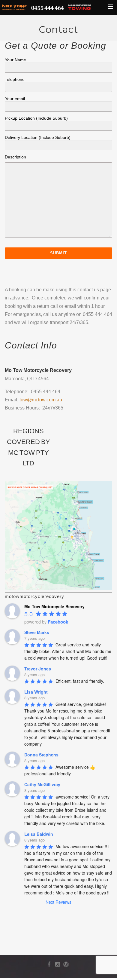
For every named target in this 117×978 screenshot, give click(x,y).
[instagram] (58, 965)
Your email (15, 98)
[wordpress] (67, 965)
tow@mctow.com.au (41, 399)
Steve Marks (36, 632)
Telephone (15, 79)
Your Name (15, 59)
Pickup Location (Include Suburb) (36, 118)
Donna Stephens (41, 755)
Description (15, 157)
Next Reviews (58, 902)
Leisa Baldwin (38, 834)
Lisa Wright (36, 692)
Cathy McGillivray (42, 784)
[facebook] (50, 965)
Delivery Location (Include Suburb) (37, 137)
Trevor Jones (37, 669)
